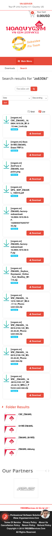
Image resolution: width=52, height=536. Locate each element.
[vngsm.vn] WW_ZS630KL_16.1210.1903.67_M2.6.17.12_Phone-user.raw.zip (20, 301)
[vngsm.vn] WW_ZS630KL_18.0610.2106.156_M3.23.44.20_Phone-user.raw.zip (20, 355)
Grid (32, 111)
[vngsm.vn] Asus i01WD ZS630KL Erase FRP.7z (19, 144)
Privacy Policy (30, 522)
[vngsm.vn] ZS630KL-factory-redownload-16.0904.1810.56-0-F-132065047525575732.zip (20, 217)
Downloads (10, 68)
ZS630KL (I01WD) (26, 437)
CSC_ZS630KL (25, 414)
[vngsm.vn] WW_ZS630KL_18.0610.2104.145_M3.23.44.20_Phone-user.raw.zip (20, 328)
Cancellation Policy (10, 525)
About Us (43, 522)
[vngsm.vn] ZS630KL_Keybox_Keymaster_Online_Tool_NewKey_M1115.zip (20, 274)
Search (23, 68)
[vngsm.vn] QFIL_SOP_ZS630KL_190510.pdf (20, 189)
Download (36, 133)
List (43, 111)
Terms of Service (12, 522)
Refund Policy (44, 525)
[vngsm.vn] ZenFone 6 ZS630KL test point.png (17, 167)
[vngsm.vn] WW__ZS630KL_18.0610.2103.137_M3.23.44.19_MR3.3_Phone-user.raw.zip (20, 382)
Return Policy (28, 525)
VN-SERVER (26, 3)
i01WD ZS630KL (25, 425)
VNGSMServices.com (34, 528)
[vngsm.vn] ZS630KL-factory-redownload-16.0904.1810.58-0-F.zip (20, 247)
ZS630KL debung (26, 449)
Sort (5, 102)
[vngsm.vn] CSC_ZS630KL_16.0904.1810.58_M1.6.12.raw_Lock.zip (20, 122)
